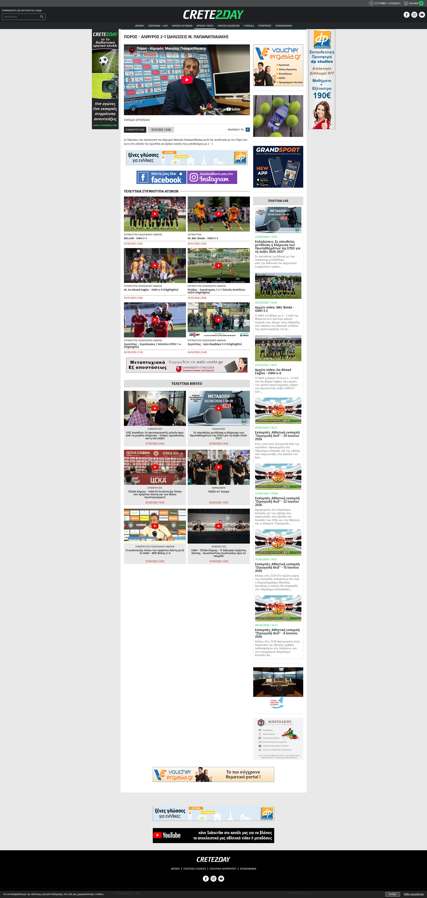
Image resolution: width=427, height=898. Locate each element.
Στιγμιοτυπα (131, 234)
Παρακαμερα (219, 487)
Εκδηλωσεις (218, 429)
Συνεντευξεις (135, 129)
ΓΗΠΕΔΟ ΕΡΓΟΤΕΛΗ (137, 120)
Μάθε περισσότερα (414, 894)
